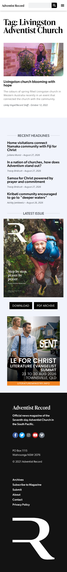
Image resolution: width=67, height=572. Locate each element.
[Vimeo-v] (42, 435)
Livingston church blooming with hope (29, 83)
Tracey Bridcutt (14, 170)
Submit (17, 489)
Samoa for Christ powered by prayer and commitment (30, 180)
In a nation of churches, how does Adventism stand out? (33, 164)
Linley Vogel (9, 105)
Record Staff (22, 105)
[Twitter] (22, 435)
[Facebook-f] (15, 435)
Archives (18, 479)
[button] (62, 5)
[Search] (54, 5)
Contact (17, 499)
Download (20, 306)
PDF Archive (46, 306)
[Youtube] (35, 435)
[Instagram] (28, 435)
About (16, 494)
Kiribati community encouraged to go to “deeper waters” (32, 196)
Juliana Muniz (14, 155)
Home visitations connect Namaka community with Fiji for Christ (32, 146)
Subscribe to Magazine (27, 484)
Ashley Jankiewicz (15, 202)
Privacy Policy (21, 504)
